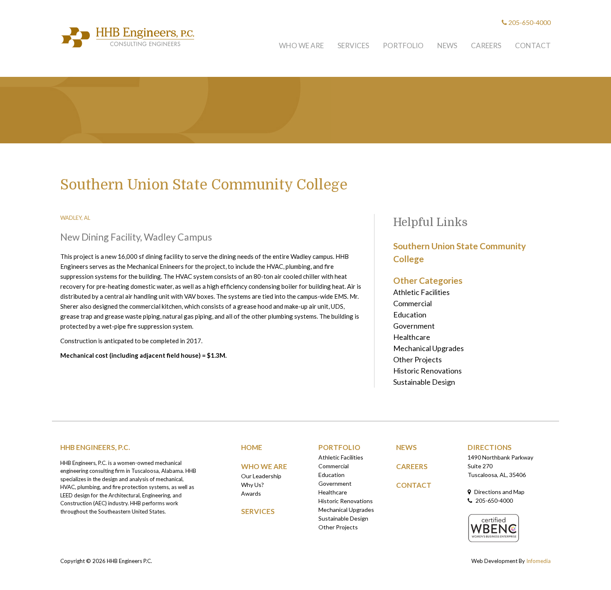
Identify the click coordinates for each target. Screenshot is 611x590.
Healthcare (411, 337)
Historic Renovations (427, 370)
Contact (533, 45)
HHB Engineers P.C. (129, 561)
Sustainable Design (424, 381)
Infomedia (538, 561)
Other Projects (417, 359)
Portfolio (403, 45)
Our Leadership (261, 475)
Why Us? (252, 484)
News (447, 45)
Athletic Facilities (421, 292)
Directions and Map (499, 491)
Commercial (412, 303)
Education (409, 314)
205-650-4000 (529, 22)
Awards (251, 493)
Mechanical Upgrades (428, 348)
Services (353, 45)
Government (414, 325)
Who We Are (301, 45)
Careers (486, 45)
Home (251, 447)
